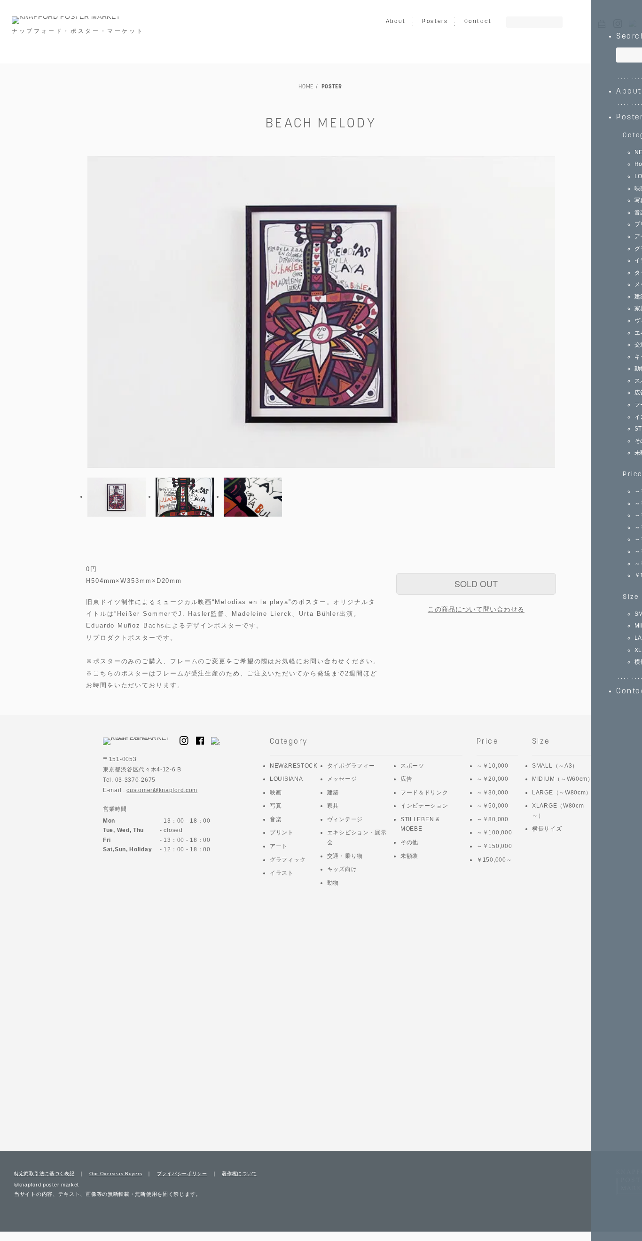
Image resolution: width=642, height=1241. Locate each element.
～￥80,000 (493, 819)
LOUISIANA (286, 779)
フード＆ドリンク (424, 792)
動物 (333, 883)
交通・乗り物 (345, 856)
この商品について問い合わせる (476, 609)
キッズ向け (342, 869)
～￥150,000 (494, 846)
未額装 (409, 856)
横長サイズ (547, 828)
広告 (406, 779)
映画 (276, 792)
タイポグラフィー (351, 765)
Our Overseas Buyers (115, 1173)
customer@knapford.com (161, 790)
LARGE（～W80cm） (562, 792)
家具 (333, 805)
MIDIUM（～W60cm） (563, 779)
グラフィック (287, 859)
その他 (409, 842)
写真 (276, 805)
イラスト (282, 873)
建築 (333, 792)
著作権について (239, 1173)
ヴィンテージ (345, 819)
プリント (282, 832)
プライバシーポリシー (182, 1173)
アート (279, 846)
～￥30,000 (493, 792)
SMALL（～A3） (555, 765)
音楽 (276, 819)
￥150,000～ (494, 859)
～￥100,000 (494, 832)
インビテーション (424, 805)
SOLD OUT (476, 583)
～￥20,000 (493, 779)
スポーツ (412, 765)
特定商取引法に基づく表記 (44, 1173)
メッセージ (342, 779)
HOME (305, 87)
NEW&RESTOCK (294, 765)
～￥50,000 (493, 805)
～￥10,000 (493, 765)
